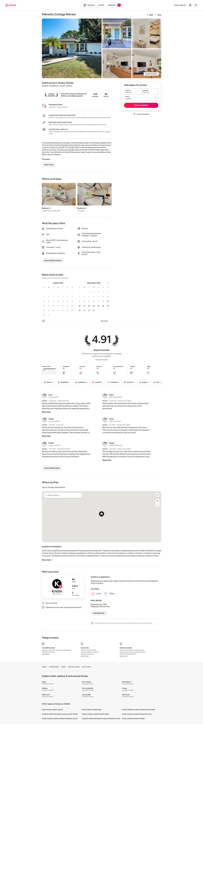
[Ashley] (44, 420)
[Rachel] (44, 444)
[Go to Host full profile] (63, 587)
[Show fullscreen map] (157, 495)
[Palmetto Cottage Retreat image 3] (116, 63)
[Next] (161, 382)
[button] (72, 292)
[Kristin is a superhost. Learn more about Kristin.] (44, 106)
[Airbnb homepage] (10, 5)
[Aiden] (104, 396)
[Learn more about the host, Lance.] (93, 593)
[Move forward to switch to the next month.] (108, 283)
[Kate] (44, 396)
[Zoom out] (157, 505)
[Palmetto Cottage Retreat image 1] (72, 48)
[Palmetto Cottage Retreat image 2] (116, 33)
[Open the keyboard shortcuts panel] (43, 321)
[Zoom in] (157, 501)
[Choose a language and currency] (190, 5)
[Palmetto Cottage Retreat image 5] (146, 63)
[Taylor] (104, 420)
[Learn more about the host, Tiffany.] (106, 593)
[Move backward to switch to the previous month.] (44, 283)
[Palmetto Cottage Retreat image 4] (146, 33)
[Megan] (104, 444)
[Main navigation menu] (196, 5)
